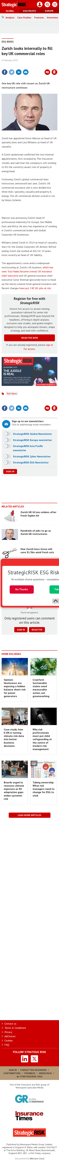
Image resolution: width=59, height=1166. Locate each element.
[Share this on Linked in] (19, 72)
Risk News (12, 393)
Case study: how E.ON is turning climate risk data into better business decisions (14, 737)
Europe (49, 10)
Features (39, 17)
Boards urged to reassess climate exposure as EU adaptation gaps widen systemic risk (14, 790)
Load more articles (29, 815)
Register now (29, 337)
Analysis (10, 17)
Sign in (15, 65)
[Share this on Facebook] (5, 72)
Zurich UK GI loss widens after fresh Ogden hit (38, 513)
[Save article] (54, 72)
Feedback (29, 1073)
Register (37, 629)
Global (10, 10)
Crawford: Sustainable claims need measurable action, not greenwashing (41, 688)
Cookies (8, 1040)
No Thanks (21, 589)
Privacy (8, 1032)
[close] (57, 65)
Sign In (13, 1070)
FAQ (6, 1044)
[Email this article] (26, 72)
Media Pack (45, 1073)
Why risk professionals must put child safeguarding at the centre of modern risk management (42, 739)
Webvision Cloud (37, 1158)
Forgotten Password (33, 1070)
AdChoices (10, 1036)
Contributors (11, 1073)
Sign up (10, 471)
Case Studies (24, 17)
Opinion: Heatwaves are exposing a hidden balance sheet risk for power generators (15, 688)
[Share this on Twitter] (12, 72)
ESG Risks (8, 41)
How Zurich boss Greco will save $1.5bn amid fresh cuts (37, 550)
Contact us (10, 1023)
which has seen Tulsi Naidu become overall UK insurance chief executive (27, 271)
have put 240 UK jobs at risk (35, 288)
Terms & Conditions (15, 1027)
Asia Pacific (29, 10)
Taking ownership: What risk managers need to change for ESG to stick (43, 789)
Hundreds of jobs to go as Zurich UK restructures (35, 532)
